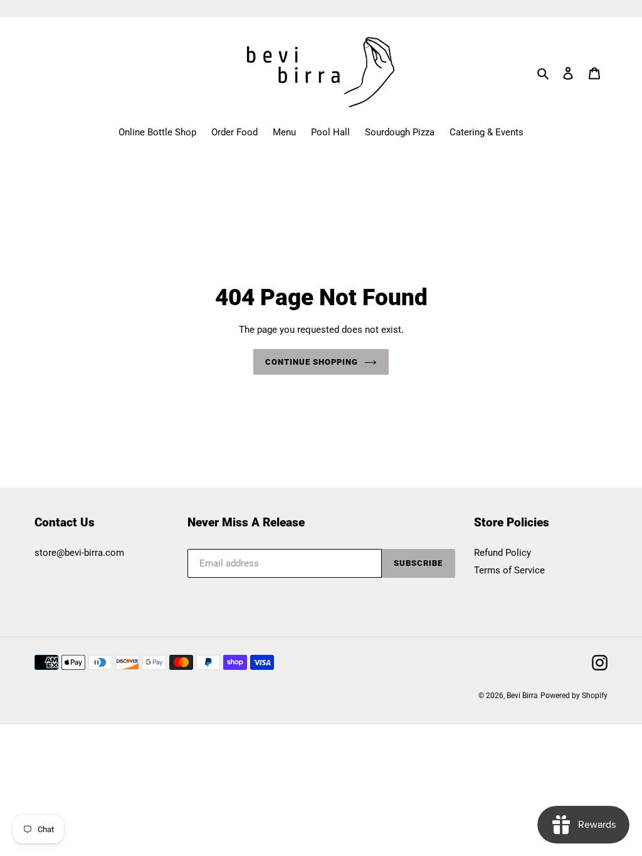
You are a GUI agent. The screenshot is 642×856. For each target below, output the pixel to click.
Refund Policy (502, 552)
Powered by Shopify (574, 695)
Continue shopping (312, 362)
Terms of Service (509, 570)
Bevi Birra (522, 695)
